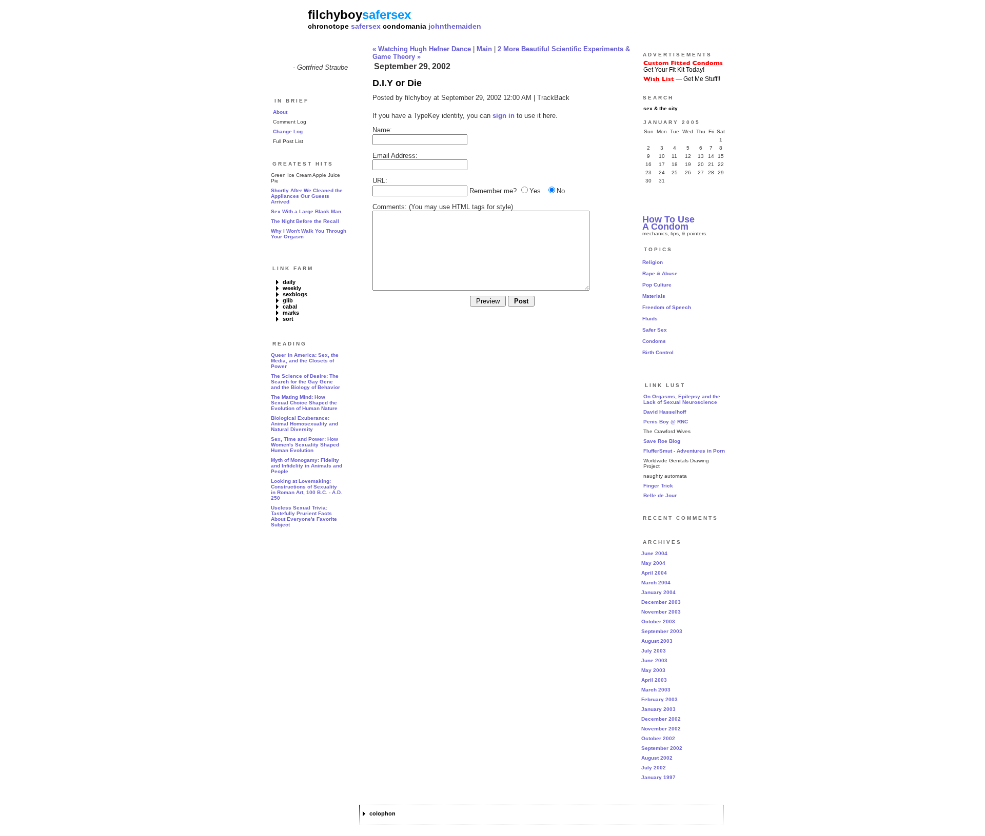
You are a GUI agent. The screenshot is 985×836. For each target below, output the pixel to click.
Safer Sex (654, 330)
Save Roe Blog (661, 441)
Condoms (654, 341)
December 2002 (661, 719)
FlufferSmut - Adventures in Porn (684, 451)
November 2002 (661, 728)
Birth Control (658, 352)
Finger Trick (658, 485)
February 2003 (659, 699)
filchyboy (335, 15)
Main (484, 49)
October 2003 (658, 621)
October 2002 (658, 738)
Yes (535, 191)
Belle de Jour (660, 495)
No (561, 191)
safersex (366, 26)
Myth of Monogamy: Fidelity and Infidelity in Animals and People (306, 465)
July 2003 (653, 651)
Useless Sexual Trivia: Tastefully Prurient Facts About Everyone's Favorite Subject (304, 516)
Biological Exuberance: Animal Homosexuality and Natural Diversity (304, 423)
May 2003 (653, 670)
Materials (653, 296)
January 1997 (658, 777)
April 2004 (654, 573)
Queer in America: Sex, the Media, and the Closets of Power (305, 360)
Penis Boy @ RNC (665, 421)
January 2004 (658, 592)
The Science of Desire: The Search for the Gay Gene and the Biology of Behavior (305, 381)
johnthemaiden (454, 26)
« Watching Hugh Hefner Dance (421, 49)
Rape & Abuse (660, 273)
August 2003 (657, 641)
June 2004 (654, 553)
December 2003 (661, 602)
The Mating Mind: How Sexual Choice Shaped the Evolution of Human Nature (304, 402)
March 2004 (656, 582)
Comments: (389, 207)
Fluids (650, 318)
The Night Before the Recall (305, 221)
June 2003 (654, 660)
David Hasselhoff (664, 412)
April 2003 (654, 680)
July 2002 (653, 767)
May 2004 (653, 563)
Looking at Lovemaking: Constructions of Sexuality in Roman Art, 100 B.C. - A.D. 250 (306, 489)
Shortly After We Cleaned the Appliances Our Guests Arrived (307, 196)
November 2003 (661, 612)
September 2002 (661, 748)
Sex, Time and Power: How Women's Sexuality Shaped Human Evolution (305, 444)
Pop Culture (657, 285)
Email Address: (395, 155)
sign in (504, 115)
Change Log (288, 131)
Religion (652, 262)
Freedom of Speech (666, 307)
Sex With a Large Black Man (306, 211)
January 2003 (658, 709)
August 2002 (657, 758)
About (280, 112)
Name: (382, 130)
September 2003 (661, 631)
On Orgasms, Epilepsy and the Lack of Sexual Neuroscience (681, 399)
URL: (379, 181)
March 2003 (656, 689)
